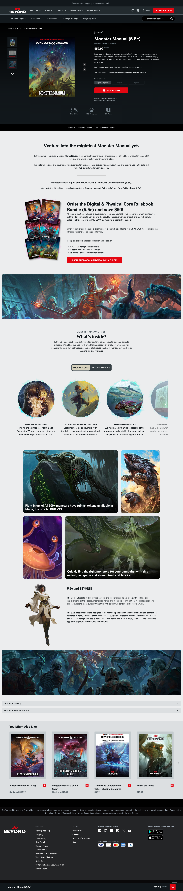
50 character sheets (133, 67)
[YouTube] (129, 830)
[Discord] (99, 830)
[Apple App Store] (155, 838)
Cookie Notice (41, 869)
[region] (12, 53)
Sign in (147, 10)
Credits (75, 842)
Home (9, 28)
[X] (123, 830)
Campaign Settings (70, 18)
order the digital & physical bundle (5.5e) (94, 260)
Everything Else (89, 18)
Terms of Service (62, 813)
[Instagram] (105, 830)
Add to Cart (113, 90)
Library (60, 10)
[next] (12, 73)
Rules (47, 10)
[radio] (102, 82)
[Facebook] (111, 830)
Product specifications (106, 128)
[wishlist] (133, 10)
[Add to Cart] (129, 785)
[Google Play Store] (155, 832)
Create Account (163, 10)
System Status (41, 850)
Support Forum (41, 846)
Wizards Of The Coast (81, 838)
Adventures (52, 18)
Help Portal (40, 842)
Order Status (40, 861)
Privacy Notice (76, 813)
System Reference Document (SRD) (49, 865)
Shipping (39, 834)
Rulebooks (35, 18)
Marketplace (93, 10)
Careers (75, 834)
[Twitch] (117, 830)
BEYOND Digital (17, 18)
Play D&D (34, 10)
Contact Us (77, 831)
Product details (85, 128)
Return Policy (40, 838)
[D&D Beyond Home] (17, 10)
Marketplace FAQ (42, 831)
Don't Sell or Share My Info (46, 853)
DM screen (118, 67)
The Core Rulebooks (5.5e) (79, 598)
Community (75, 10)
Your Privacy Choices (44, 857)
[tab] (81, 367)
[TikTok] (135, 830)
